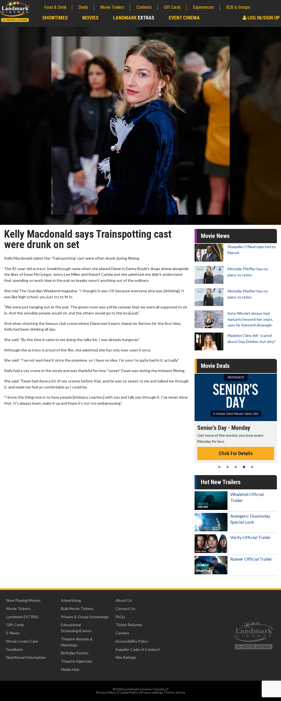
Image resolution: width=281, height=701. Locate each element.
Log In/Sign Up (263, 18)
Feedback (14, 649)
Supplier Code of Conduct (138, 649)
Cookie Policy (128, 692)
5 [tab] (252, 467)
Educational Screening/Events (76, 627)
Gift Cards (172, 7)
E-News (13, 633)
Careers (122, 633)
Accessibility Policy (132, 641)
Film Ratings (126, 657)
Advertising (71, 600)
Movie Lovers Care (22, 641)
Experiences (203, 7)
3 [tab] (235, 467)
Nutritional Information (26, 657)
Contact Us (125, 608)
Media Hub (70, 669)
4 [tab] (244, 467)
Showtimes (55, 18)
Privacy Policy (106, 692)
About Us (124, 600)
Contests (144, 7)
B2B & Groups (238, 7)
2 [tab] (227, 467)
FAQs (120, 616)
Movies (90, 18)
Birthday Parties (75, 653)
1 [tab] (219, 467)
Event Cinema (184, 18)
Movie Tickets (18, 608)
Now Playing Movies (23, 600)
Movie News (215, 235)
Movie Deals (215, 365)
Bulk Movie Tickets (77, 608)
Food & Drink (55, 7)
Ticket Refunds (129, 624)
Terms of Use (175, 692)
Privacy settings (151, 692)
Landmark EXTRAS (22, 616)
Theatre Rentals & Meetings (77, 642)
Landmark (133, 18)
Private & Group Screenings (85, 616)
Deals (83, 7)
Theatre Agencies (76, 661)
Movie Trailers (112, 7)
